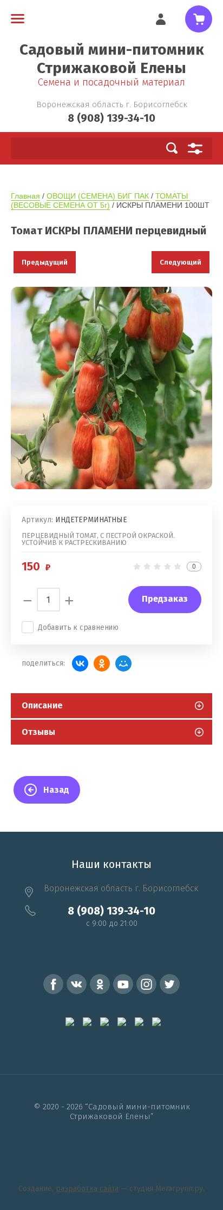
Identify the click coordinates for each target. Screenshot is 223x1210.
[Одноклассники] (102, 663)
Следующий (180, 262)
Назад (56, 790)
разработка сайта (87, 1188)
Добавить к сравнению (78, 627)
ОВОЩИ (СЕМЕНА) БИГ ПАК (98, 196)
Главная (25, 196)
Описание (42, 705)
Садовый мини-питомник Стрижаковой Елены (111, 59)
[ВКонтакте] (80, 663)
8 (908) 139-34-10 (111, 117)
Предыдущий (45, 262)
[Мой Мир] (123, 663)
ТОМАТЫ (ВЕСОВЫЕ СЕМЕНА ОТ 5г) (100, 201)
